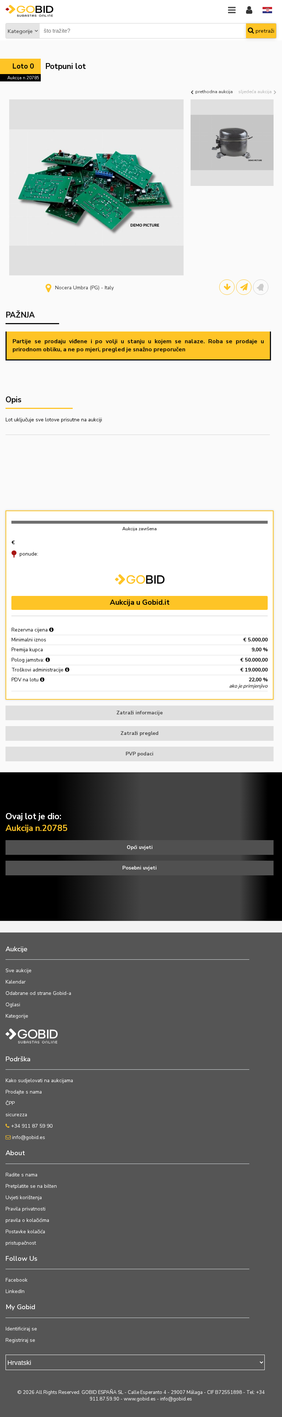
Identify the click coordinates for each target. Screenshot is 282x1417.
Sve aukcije (19, 970)
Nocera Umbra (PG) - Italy (84, 287)
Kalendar (16, 981)
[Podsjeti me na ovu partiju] (260, 287)
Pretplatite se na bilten (31, 1186)
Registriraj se (20, 1340)
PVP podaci (139, 753)
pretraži (264, 30)
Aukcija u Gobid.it (140, 602)
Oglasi (13, 1004)
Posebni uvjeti (139, 867)
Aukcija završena (139, 529)
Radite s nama (21, 1174)
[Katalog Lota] (227, 287)
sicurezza (16, 1114)
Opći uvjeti (140, 847)
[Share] (244, 287)
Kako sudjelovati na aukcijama (39, 1080)
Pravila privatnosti (26, 1208)
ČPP (10, 1103)
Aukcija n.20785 (23, 78)
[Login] (249, 10)
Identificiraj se (21, 1328)
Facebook (17, 1280)
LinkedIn (15, 1291)
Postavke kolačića (25, 1231)
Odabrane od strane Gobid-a (38, 993)
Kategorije (20, 31)
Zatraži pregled (139, 733)
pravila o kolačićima (27, 1220)
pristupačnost (21, 1243)
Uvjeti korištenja (24, 1197)
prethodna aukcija (213, 91)
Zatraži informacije (139, 712)
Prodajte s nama (24, 1091)
